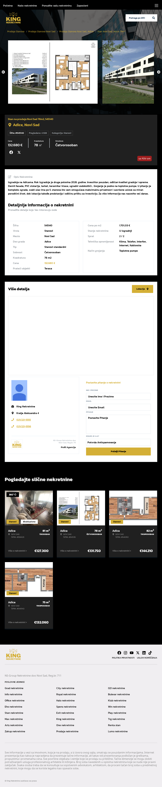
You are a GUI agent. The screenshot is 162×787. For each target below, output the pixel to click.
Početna (8, 5)
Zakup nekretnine (15, 731)
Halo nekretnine (65, 700)
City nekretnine (65, 688)
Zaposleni (82, 5)
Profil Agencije (68, 447)
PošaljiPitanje (118, 451)
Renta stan (114, 725)
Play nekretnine (117, 713)
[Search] (153, 18)
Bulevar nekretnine (119, 694)
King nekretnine (65, 719)
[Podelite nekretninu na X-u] (20, 152)
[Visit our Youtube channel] (132, 653)
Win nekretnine (117, 707)
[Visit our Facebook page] (119, 653)
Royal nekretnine (66, 694)
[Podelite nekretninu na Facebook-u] (12, 152)
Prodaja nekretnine (67, 731)
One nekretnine (65, 725)
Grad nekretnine (14, 688)
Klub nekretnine (117, 700)
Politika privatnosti (123, 657)
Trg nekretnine (116, 719)
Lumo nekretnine (118, 731)
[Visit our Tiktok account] (150, 653)
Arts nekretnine (14, 725)
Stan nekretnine (14, 713)
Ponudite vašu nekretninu (57, 5)
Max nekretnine (14, 719)
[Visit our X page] (138, 653)
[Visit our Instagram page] (125, 653)
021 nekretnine (116, 688)
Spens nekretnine (66, 707)
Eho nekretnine (13, 707)
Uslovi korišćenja (147, 657)
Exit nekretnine (65, 713)
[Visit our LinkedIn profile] (144, 653)
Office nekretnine (15, 700)
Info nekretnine (13, 694)
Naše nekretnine (27, 5)
